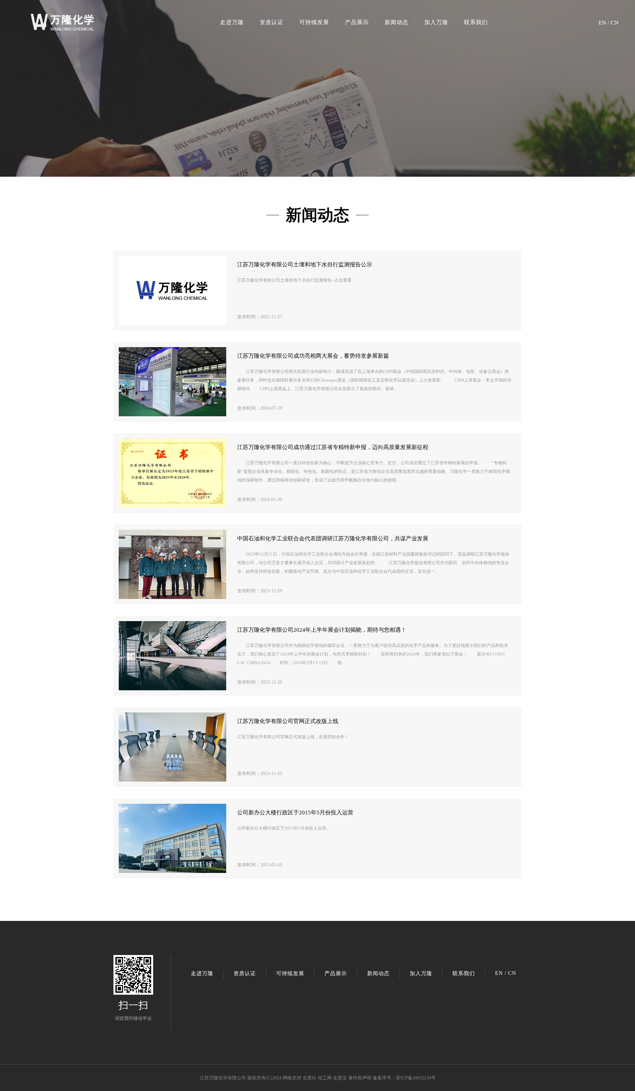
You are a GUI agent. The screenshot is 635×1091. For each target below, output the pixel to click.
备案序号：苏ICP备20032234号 (404, 1077)
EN (602, 22)
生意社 (310, 1077)
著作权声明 (359, 1077)
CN (614, 22)
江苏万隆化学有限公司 (223, 1077)
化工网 (325, 1077)
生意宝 (340, 1077)
